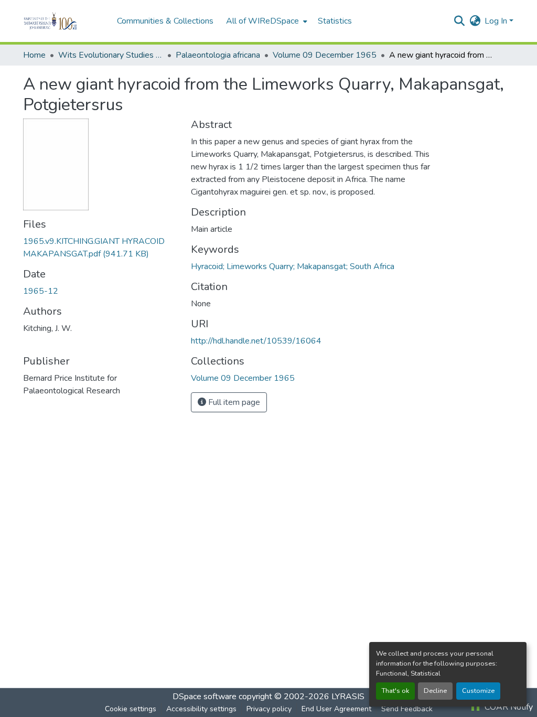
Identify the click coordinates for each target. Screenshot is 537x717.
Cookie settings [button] (130, 709)
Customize (478, 690)
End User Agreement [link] (336, 709)
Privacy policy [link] (269, 709)
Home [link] (34, 55)
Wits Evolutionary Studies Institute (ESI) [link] (110, 55)
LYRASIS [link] (347, 696)
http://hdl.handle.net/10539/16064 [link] (256, 341)
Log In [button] (497, 21)
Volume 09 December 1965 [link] (325, 55)
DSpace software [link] (205, 696)
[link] (100, 247)
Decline (435, 690)
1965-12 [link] (40, 291)
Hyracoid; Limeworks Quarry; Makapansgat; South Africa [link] (292, 266)
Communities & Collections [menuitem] (165, 21)
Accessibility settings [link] (201, 709)
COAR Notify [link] (507, 707)
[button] (64, 20)
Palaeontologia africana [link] (218, 55)
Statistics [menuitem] (335, 21)
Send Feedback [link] (407, 709)
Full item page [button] (233, 402)
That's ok (395, 690)
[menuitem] (265, 21)
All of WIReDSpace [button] (262, 21)
